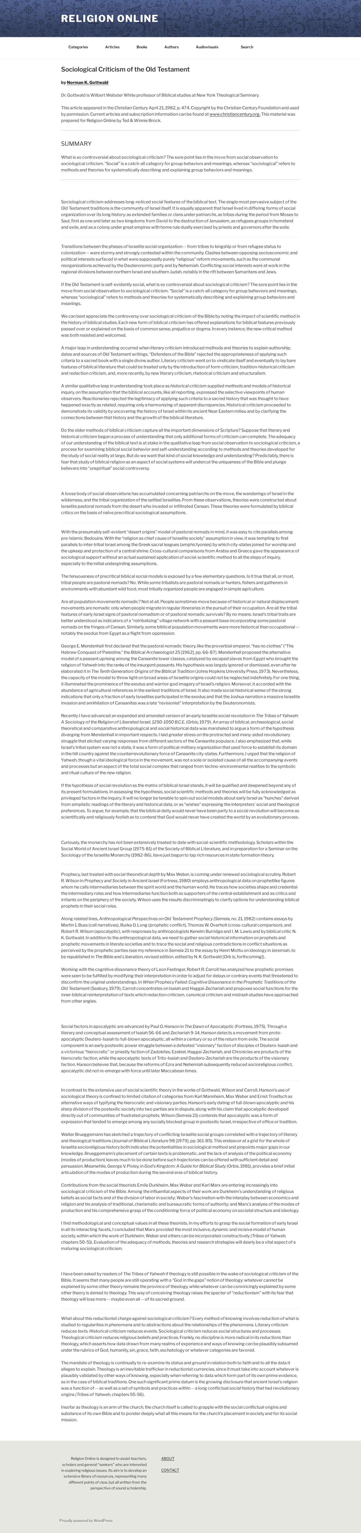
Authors (171, 47)
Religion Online (110, 18)
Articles (112, 47)
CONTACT (170, 1470)
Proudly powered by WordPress (86, 1520)
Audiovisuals (207, 47)
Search (247, 47)
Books (142, 47)
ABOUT (167, 1458)
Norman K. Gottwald (87, 82)
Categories (78, 47)
